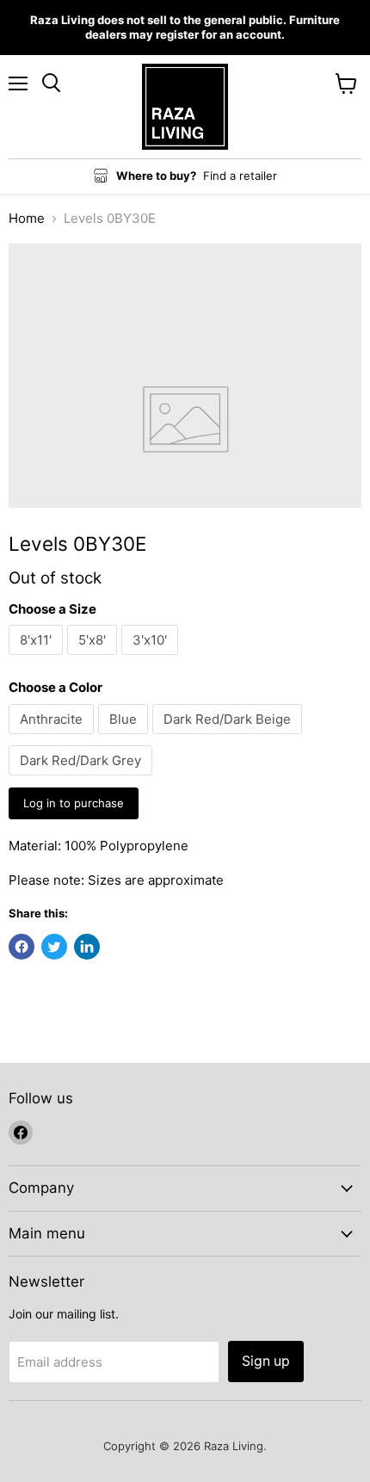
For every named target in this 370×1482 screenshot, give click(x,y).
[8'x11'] (38, 659)
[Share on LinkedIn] (87, 947)
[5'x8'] (94, 659)
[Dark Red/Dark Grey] (83, 779)
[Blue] (125, 738)
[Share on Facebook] (21, 947)
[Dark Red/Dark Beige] (229, 738)
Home (27, 218)
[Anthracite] (53, 738)
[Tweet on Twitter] (54, 947)
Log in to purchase (73, 803)
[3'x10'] (151, 659)
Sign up (266, 1361)
